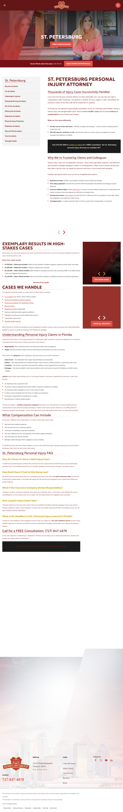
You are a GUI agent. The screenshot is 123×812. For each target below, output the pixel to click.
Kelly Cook (76, 189)
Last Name (66, 688)
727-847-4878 (13, 779)
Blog (65, 783)
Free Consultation (61, 44)
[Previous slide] (59, 232)
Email (64, 698)
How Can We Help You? (11, 717)
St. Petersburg (15, 80)
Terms (62, 737)
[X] (101, 760)
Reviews (66, 778)
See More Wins (102, 279)
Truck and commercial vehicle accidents (18, 300)
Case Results (68, 773)
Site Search (53, 808)
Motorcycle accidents (11, 303)
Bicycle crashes (9, 306)
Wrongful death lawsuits (13, 321)
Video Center (68, 768)
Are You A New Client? (11, 708)
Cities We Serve (69, 763)
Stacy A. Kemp (69, 195)
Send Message (61, 745)
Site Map (45, 808)
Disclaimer (28, 808)
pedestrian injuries (28, 303)
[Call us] (118, 5)
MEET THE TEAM (17, 607)
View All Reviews (101, 324)
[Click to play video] (97, 593)
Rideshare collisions (11, 309)
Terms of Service (18, 808)
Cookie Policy (37, 808)
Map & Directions (40, 769)
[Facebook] (95, 760)
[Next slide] (64, 232)
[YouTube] (106, 760)
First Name (6, 688)
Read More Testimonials (78, 64)
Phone (4, 698)
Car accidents (9, 297)
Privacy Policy (112, 735)
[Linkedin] (111, 760)
